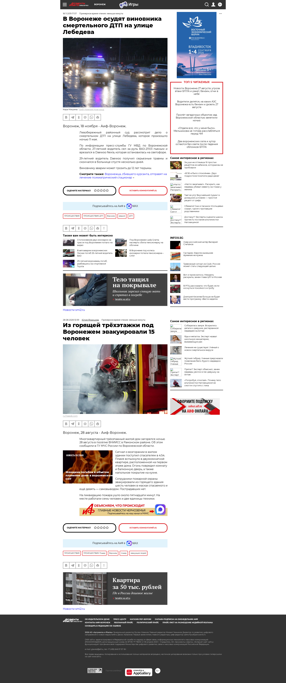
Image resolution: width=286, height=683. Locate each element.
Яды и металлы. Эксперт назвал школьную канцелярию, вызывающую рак (200, 339)
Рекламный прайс (123, 623)
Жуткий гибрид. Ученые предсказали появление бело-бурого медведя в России (203, 361)
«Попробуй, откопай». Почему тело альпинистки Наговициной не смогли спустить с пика (202, 383)
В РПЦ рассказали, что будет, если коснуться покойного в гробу (201, 287)
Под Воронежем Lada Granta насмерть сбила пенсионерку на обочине (146, 242)
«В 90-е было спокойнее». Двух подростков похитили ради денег (201, 174)
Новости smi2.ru (74, 310)
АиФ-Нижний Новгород (91, 109)
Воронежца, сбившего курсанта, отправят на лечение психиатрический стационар (123, 175)
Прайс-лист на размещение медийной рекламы (188, 623)
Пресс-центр (119, 619)
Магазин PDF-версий (140, 619)
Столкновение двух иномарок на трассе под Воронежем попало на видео (95, 242)
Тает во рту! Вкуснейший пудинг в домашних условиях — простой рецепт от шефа (202, 198)
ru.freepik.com (70, 416)
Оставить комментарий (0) (143, 191)
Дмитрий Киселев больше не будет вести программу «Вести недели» (201, 298)
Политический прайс (148, 623)
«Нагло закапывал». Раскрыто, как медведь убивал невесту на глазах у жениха (202, 187)
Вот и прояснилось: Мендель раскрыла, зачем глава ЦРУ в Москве (202, 276)
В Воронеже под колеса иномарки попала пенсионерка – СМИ (146, 253)
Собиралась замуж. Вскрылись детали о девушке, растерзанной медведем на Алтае (201, 328)
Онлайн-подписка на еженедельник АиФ (176, 619)
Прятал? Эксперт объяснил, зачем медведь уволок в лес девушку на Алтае (202, 372)
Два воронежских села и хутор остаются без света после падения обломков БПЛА (197, 144)
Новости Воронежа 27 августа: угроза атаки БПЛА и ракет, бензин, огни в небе (197, 91)
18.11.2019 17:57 (70, 13)
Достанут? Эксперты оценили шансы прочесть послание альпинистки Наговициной (203, 220)
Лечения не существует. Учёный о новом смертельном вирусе (201, 348)
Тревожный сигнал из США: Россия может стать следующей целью (201, 265)
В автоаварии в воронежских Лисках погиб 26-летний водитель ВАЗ (95, 253)
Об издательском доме (97, 619)
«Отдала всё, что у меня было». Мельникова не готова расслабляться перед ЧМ (197, 131)
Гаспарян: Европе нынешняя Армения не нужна (198, 254)
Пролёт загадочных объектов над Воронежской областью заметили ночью (196, 118)
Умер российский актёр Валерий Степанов (200, 243)
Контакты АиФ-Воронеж (97, 623)
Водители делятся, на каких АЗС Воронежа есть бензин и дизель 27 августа (196, 104)
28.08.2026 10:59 (71, 320)
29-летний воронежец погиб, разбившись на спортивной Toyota (92, 264)
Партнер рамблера (113, 671)
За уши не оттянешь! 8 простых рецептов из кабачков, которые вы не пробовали (203, 165)
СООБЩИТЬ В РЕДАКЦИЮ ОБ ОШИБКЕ (103, 626)
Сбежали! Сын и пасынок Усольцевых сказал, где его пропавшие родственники (203, 209)
